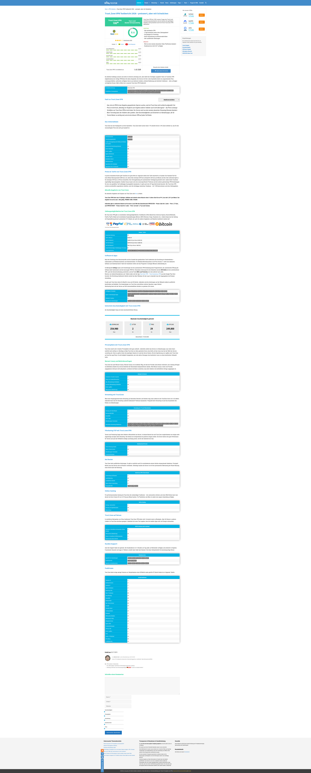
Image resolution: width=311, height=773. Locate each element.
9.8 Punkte (191, 16)
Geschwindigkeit (108, 710)
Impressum (175, 771)
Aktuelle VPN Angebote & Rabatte (110, 745)
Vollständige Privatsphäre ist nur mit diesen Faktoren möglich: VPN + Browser (119, 749)
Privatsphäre (108, 714)
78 (116, 44)
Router (146, 3)
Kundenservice (108, 722)
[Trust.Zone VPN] (114, 32)
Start (106, 9)
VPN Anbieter (112, 9)
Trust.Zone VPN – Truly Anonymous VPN (150, 274)
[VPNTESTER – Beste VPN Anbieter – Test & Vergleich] (111, 3)
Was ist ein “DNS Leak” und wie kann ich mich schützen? (115, 751)
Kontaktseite (187, 751)
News (166, 3)
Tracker (122, 44)
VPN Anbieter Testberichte (112, 664)
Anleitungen (173, 3)
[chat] (102, 757)
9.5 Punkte (191, 30)
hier (136, 193)
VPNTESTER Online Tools (187, 53)
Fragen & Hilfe (194, 3)
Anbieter (139, 3)
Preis (106, 727)
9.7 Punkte (191, 23)
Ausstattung (107, 718)
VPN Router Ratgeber (186, 49)
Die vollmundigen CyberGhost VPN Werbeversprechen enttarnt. (121, 665)
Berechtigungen (131, 44)
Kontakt (201, 3)
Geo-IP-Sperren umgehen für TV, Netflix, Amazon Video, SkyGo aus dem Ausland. (119, 755)
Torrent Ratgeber (185, 45)
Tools (185, 3)
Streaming (154, 3)
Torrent (162, 3)
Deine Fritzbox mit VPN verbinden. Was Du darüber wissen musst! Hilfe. (118, 753)
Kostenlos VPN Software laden (110, 747)
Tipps (179, 3)
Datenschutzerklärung (183, 771)
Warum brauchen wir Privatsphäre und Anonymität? (114, 743)
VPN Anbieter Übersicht (187, 51)
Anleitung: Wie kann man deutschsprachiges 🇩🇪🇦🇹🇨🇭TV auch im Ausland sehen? (125, 667)
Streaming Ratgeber (186, 47)
